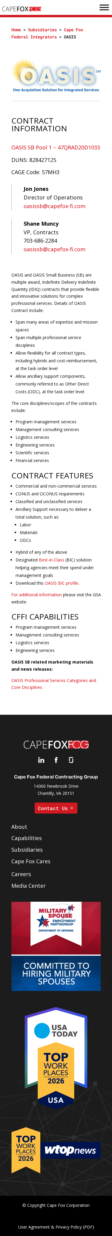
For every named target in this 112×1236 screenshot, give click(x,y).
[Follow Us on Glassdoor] (71, 761)
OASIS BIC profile (61, 583)
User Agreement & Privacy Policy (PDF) (56, 1227)
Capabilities (26, 838)
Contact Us (53, 808)
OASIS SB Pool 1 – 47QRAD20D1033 (55, 147)
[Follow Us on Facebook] (56, 761)
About (19, 826)
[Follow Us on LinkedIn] (41, 761)
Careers (21, 874)
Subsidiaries (42, 29)
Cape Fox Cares (30, 861)
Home (16, 29)
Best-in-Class (51, 560)
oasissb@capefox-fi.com (54, 206)
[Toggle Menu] (104, 7)
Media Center (28, 885)
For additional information (36, 594)
